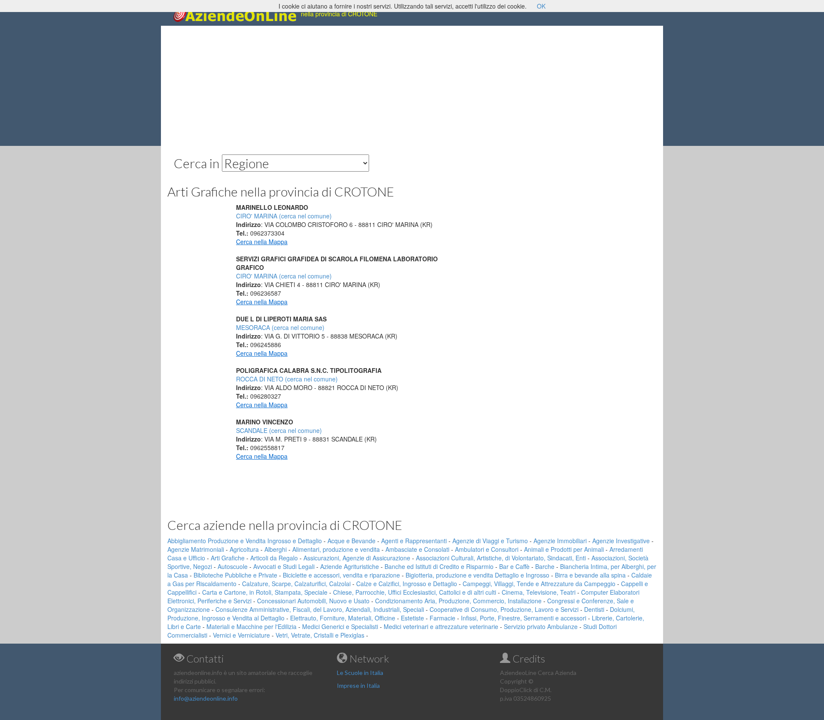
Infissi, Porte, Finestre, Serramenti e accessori (523, 618)
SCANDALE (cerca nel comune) (279, 430)
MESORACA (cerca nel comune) (280, 327)
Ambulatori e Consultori (486, 549)
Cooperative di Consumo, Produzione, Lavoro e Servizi (504, 609)
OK (541, 6)
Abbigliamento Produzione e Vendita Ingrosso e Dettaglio (244, 540)
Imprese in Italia (358, 685)
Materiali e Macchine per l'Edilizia (251, 626)
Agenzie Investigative (621, 540)
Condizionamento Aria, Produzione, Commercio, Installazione (458, 600)
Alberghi (275, 549)
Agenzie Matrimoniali (195, 549)
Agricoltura (244, 549)
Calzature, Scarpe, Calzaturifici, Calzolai (296, 583)
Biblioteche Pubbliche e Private (235, 575)
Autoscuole (233, 566)
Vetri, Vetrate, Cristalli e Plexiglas (320, 635)
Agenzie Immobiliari (560, 540)
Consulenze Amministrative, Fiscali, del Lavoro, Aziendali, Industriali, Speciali (319, 609)
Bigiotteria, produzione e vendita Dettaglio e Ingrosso (477, 575)
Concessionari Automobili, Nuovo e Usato (313, 600)
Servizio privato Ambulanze (541, 626)
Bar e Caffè (514, 566)
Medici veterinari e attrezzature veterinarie (441, 626)
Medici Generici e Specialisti (340, 626)
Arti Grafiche (228, 558)
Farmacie (442, 618)
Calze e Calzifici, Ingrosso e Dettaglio (406, 583)
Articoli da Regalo (274, 558)
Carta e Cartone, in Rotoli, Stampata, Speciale (264, 592)
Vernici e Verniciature (241, 635)
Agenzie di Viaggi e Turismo (490, 540)
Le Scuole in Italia (360, 672)
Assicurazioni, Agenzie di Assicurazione (356, 558)
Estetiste (412, 618)
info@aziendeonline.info (206, 698)
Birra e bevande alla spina (590, 575)
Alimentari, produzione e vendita (336, 549)
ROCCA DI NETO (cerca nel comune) (287, 379)
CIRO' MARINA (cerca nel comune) (284, 216)
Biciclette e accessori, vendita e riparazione (341, 575)
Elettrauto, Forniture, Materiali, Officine (342, 618)
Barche (544, 566)
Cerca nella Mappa (262, 241)
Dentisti (594, 609)
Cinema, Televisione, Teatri (539, 592)
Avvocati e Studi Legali (284, 566)
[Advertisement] (412, 86)
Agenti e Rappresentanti (414, 540)
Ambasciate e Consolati (417, 549)
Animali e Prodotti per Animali (564, 549)
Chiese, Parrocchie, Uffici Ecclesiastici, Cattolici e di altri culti (414, 592)
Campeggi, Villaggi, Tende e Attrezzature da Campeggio (539, 583)
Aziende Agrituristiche (349, 566)
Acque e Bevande (351, 540)
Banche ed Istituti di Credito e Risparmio (439, 566)
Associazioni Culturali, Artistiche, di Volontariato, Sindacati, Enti (501, 558)
